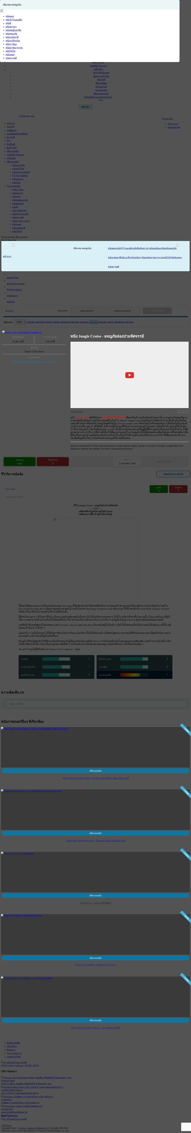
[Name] (13, 245)
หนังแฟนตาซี (49, 361)
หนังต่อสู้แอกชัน (21, 361)
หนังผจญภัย (35, 361)
